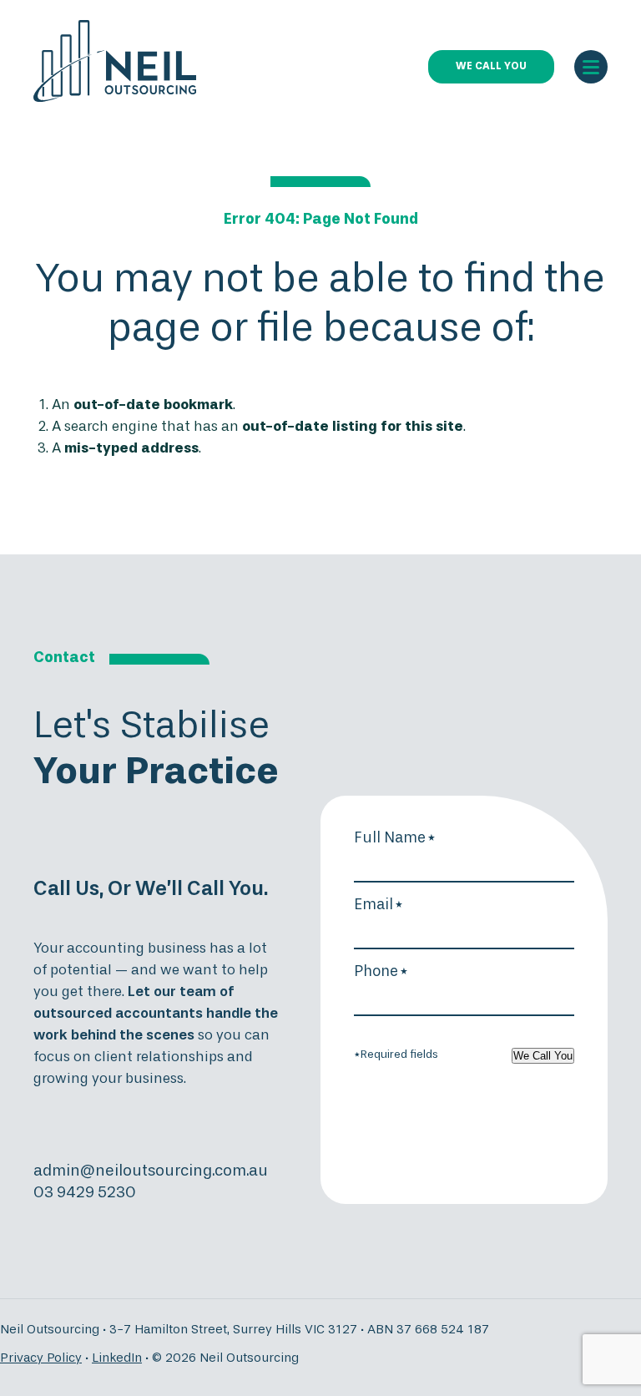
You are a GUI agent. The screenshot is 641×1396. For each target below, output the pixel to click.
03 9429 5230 (84, 1193)
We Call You (543, 1056)
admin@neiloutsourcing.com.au (150, 1171)
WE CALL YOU (491, 67)
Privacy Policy (41, 1358)
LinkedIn (117, 1358)
